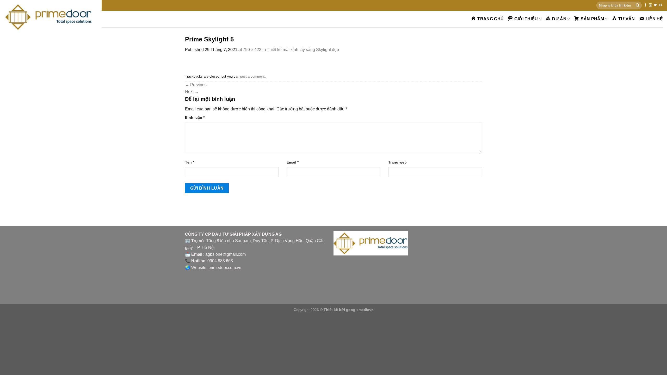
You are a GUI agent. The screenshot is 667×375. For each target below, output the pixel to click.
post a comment (252, 76)
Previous (196, 85)
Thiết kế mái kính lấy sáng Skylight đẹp (303, 49)
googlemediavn (360, 310)
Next (192, 91)
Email (293, 162)
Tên (189, 162)
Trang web (397, 162)
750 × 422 (252, 49)
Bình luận (195, 117)
